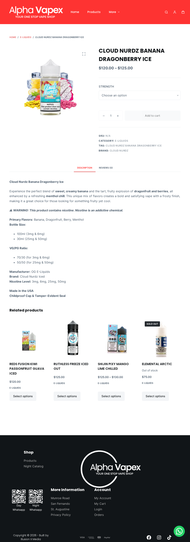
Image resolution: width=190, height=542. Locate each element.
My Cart (100, 503)
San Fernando (60, 503)
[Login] (174, 12)
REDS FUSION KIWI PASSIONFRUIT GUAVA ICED (26, 369)
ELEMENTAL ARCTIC (157, 364)
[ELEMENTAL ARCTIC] (161, 338)
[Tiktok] (169, 537)
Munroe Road (60, 498)
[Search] (166, 12)
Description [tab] (84, 167)
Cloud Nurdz (119, 150)
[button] (179, 531)
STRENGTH (106, 86)
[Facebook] (149, 537)
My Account (102, 498)
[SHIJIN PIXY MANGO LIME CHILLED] (117, 338)
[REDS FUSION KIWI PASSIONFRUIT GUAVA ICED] (28, 338)
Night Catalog (33, 466)
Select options (23, 396)
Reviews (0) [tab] (106, 167)
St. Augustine (60, 509)
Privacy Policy (61, 515)
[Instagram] (159, 537)
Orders (99, 515)
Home (75, 12)
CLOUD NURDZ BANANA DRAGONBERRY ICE (134, 145)
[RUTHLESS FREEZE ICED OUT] (73, 338)
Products (94, 12)
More (112, 12)
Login (98, 509)
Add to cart (152, 115)
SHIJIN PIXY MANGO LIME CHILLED (113, 366)
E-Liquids (121, 140)
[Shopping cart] (183, 12)
